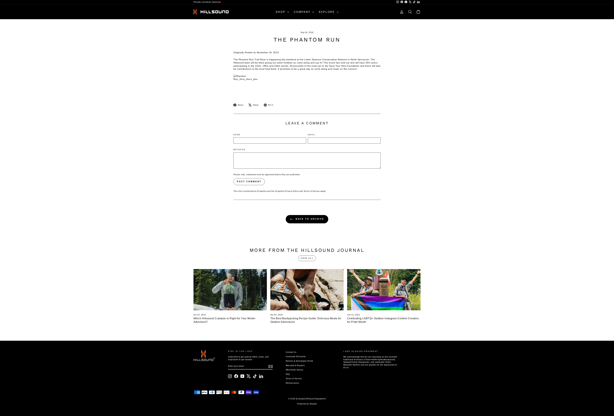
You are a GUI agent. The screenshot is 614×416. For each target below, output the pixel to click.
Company (303, 11)
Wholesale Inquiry (294, 370)
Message (239, 149)
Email (312, 135)
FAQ (288, 374)
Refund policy (292, 383)
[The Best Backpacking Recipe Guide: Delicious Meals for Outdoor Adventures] (307, 289)
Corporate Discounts (296, 356)
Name (236, 135)
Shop (281, 11)
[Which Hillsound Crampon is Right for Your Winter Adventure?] (230, 289)
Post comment (249, 181)
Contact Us (291, 352)
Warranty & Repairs (295, 365)
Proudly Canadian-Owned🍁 (207, 2)
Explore (327, 11)
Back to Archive (309, 219)
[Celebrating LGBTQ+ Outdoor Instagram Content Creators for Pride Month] (384, 289)
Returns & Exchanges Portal (299, 361)
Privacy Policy (292, 191)
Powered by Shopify (307, 404)
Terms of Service (312, 191)
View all (307, 258)
